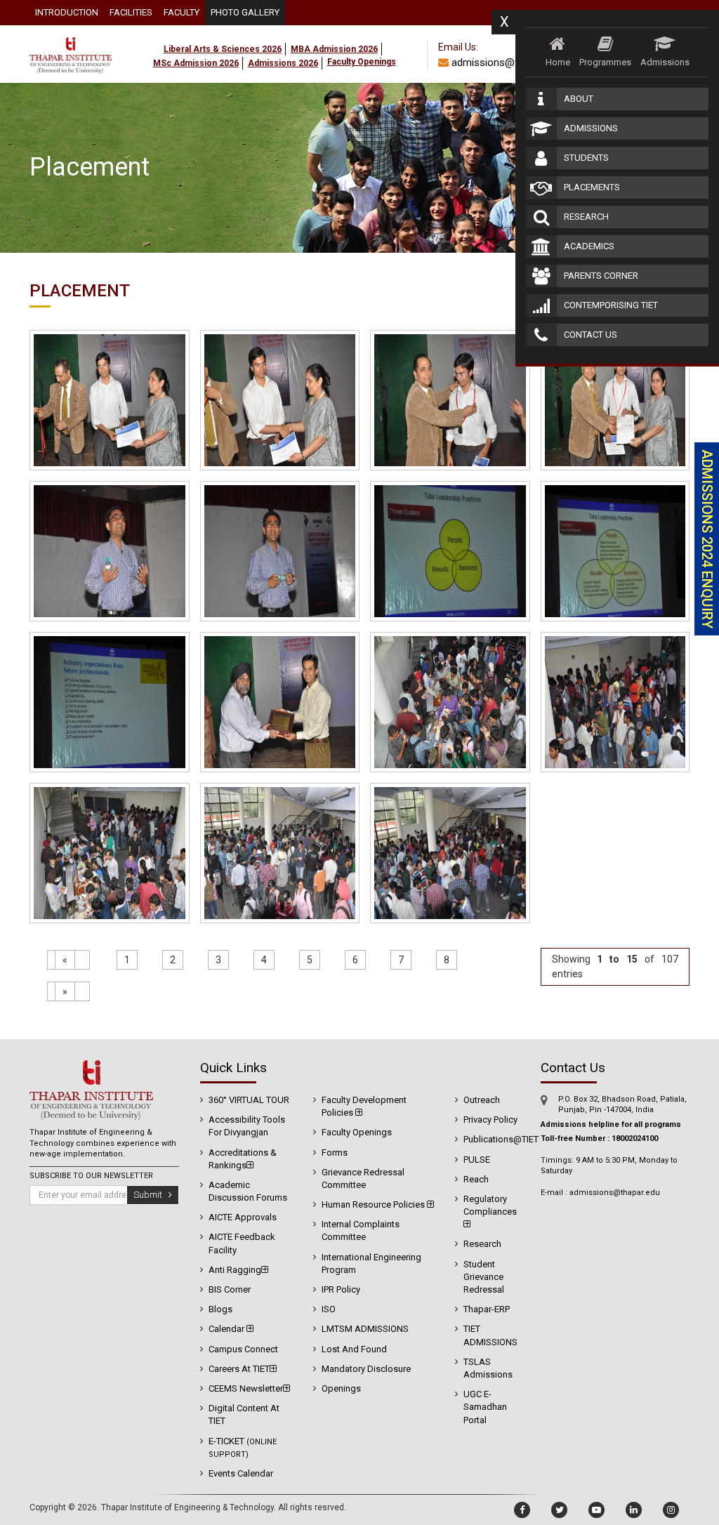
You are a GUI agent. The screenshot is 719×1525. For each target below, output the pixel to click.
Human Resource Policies (374, 1204)
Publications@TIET (501, 1139)
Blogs (220, 1309)
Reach (476, 1179)
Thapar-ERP (486, 1309)
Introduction (66, 12)
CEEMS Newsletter (246, 1388)
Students (586, 157)
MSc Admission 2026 (196, 63)
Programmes (605, 62)
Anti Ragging (235, 1270)
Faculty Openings (357, 1132)
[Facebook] (522, 1510)
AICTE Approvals (243, 1217)
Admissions (665, 62)
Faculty (181, 12)
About (578, 98)
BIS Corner (230, 1289)
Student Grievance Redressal (483, 1277)
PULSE (476, 1159)
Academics (589, 246)
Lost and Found (354, 1349)
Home (558, 62)
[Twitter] (559, 1510)
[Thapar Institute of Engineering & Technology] (70, 34)
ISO (329, 1309)
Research (586, 216)
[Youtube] (596, 1510)
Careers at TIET (239, 1369)
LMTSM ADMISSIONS (365, 1328)
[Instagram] (671, 1510)
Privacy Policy (490, 1119)
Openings (341, 1388)
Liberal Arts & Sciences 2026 (223, 49)
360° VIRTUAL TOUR (249, 1100)
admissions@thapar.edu (505, 62)
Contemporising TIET (611, 305)
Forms (335, 1152)
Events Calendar (241, 1473)
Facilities (131, 12)
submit (151, 1194)
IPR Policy (341, 1289)
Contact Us (590, 334)
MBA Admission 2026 (334, 49)
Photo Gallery (245, 12)
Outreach (481, 1100)
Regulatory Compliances (490, 1205)
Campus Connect (243, 1349)
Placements (592, 187)
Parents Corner (601, 275)
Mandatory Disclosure (366, 1369)
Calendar (227, 1328)
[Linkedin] (634, 1510)
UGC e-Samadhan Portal (485, 1407)
